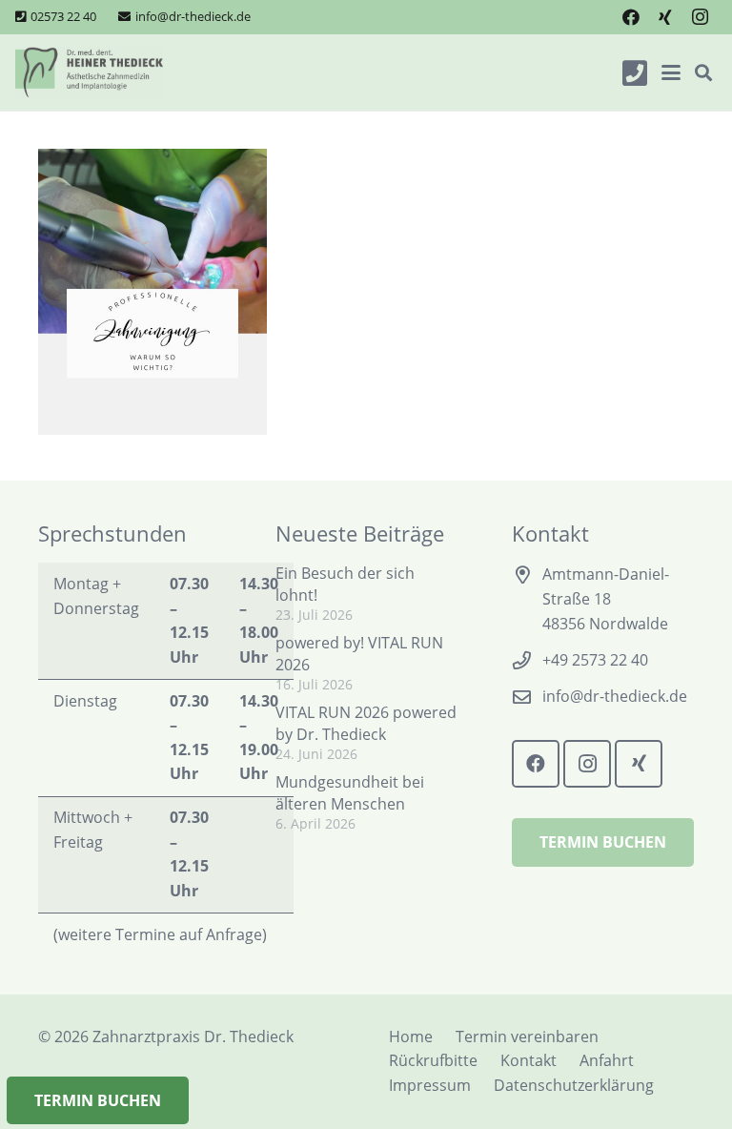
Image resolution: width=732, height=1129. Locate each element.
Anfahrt (607, 1060)
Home (411, 1036)
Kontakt (528, 1060)
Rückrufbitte (433, 1060)
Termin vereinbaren (527, 1036)
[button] (670, 72)
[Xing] (665, 17)
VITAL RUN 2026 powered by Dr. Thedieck (366, 723)
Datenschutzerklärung (574, 1085)
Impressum (430, 1085)
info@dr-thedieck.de (614, 696)
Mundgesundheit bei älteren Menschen (349, 792)
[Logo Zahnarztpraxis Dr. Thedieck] (89, 73)
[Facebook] (631, 17)
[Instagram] (699, 17)
